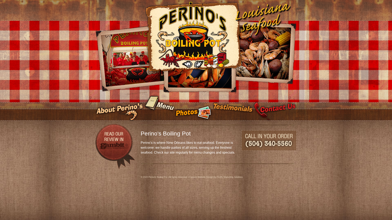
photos (193, 108)
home (196, 22)
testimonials (232, 108)
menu (159, 108)
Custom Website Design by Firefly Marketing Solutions (216, 177)
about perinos (119, 108)
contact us (275, 108)
